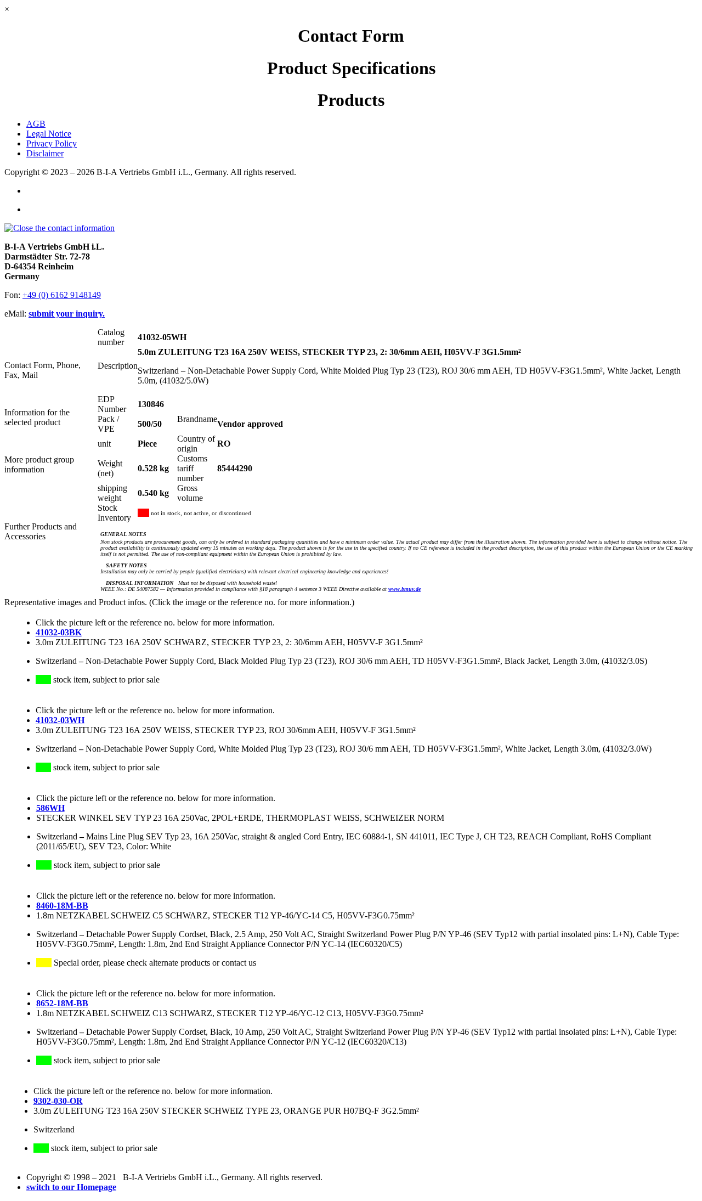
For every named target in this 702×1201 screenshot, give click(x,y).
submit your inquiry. (67, 313)
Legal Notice (48, 133)
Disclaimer (45, 153)
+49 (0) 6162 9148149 (61, 295)
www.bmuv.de (404, 589)
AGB (36, 123)
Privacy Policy (51, 143)
